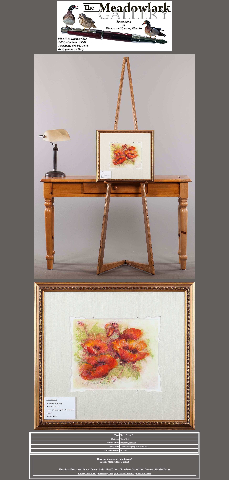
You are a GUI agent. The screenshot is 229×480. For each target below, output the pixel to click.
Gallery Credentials (87, 473)
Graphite (149, 469)
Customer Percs (143, 473)
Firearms (102, 473)
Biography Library (80, 469)
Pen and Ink (137, 469)
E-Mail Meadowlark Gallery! (114, 462)
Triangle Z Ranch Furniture (121, 473)
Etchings (115, 469)
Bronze (94, 469)
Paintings (125, 469)
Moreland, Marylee (128, 443)
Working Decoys (162, 469)
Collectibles (104, 469)
